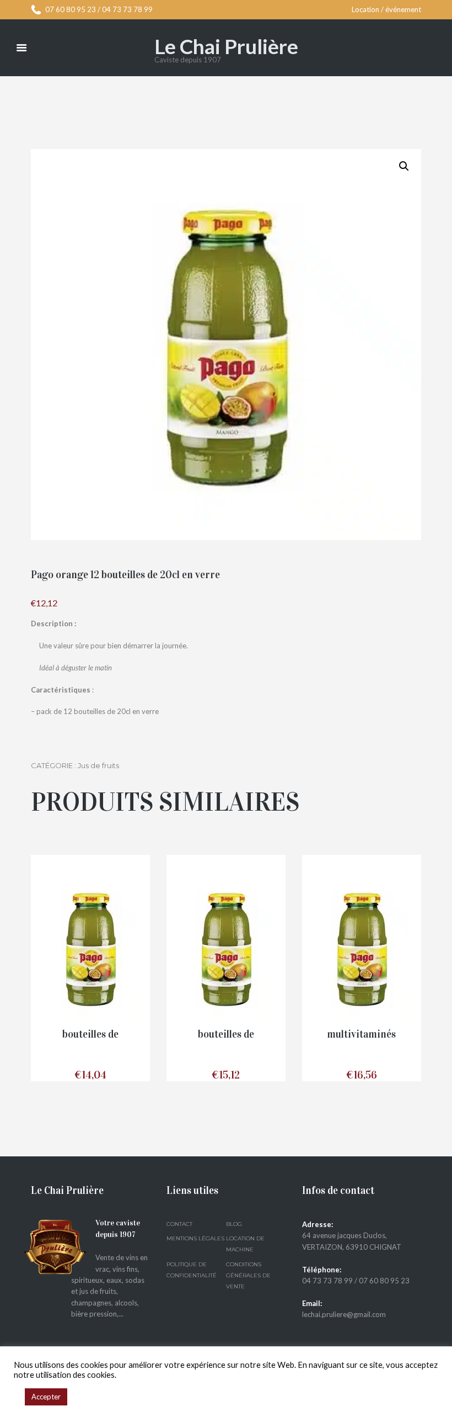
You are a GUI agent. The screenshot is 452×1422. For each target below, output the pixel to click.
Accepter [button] (46, 1396)
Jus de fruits (98, 765)
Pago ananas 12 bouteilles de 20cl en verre (226, 1034)
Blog (234, 1224)
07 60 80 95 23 (70, 9)
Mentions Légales (195, 1238)
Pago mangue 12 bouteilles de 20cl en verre (90, 1034)
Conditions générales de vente (248, 1276)
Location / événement (386, 9)
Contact (179, 1224)
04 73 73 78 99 (127, 9)
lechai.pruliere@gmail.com (344, 1314)
